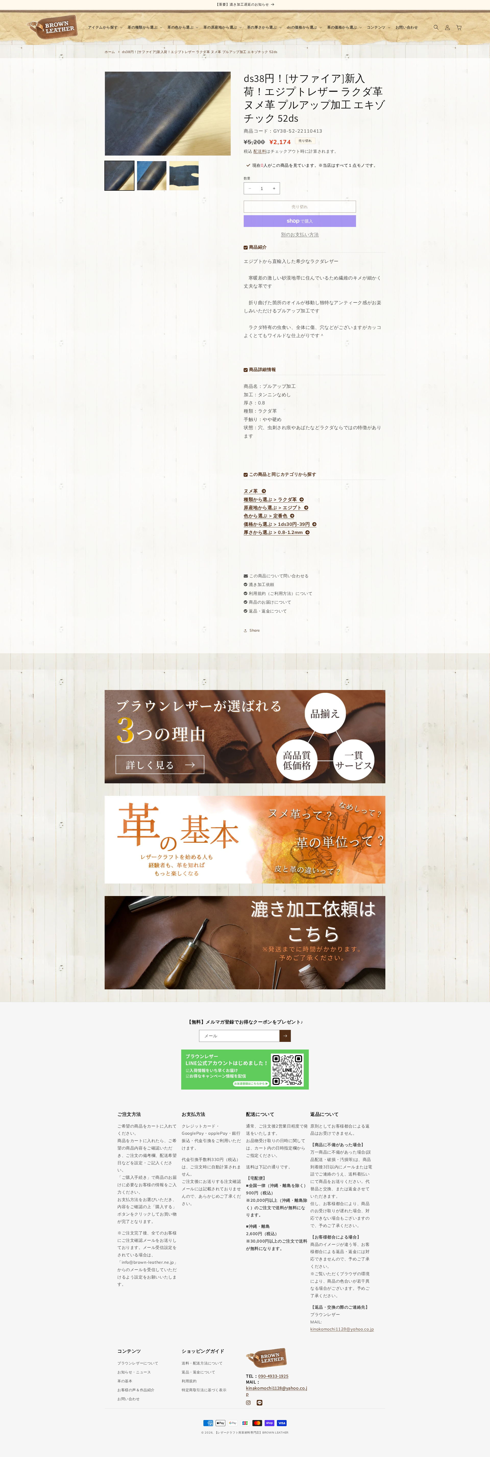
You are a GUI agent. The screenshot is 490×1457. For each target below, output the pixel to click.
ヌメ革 (251, 491)
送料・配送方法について (202, 1363)
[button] (105, 27)
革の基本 (124, 1381)
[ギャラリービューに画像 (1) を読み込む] (119, 175)
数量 (247, 178)
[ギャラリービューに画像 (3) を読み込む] (184, 175)
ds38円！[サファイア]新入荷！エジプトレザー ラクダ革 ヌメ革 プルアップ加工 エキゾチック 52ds (199, 52)
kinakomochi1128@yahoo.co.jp (342, 1329)
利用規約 (189, 1381)
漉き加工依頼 (261, 584)
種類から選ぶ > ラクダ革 (270, 499)
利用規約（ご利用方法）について (280, 593)
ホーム (110, 52)
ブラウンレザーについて (137, 1363)
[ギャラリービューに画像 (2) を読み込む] (151, 175)
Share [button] (255, 630)
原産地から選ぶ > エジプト (273, 507)
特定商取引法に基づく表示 (204, 1390)
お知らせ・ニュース (134, 1372)
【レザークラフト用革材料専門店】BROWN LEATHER (252, 1432)
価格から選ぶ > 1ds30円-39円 (277, 524)
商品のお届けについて (270, 602)
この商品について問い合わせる (279, 575)
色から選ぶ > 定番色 (266, 516)
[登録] (285, 1036)
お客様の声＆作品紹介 (136, 1390)
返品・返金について (268, 611)
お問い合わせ (128, 1399)
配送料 (259, 151)
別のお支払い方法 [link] (300, 234)
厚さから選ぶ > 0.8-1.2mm (273, 532)
